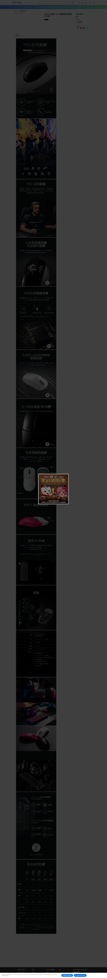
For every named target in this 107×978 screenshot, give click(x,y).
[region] (53, 975)
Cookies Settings (67, 975)
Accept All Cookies (80, 975)
